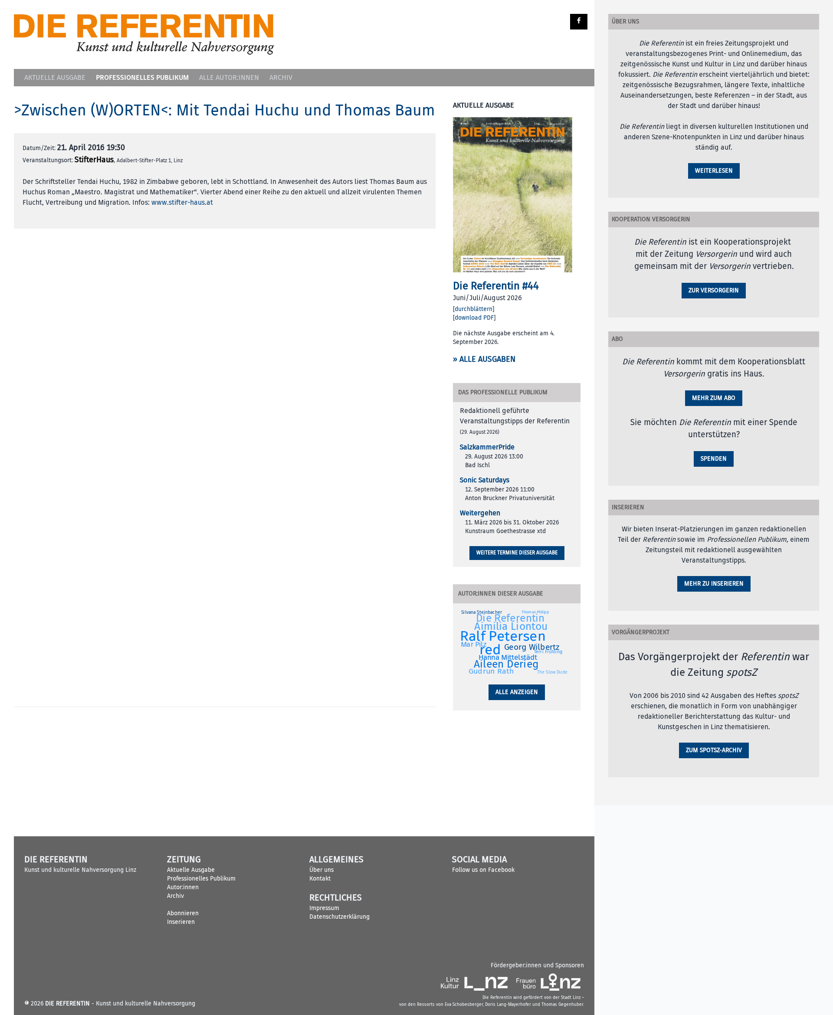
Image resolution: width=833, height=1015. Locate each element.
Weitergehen (480, 513)
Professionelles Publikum (142, 77)
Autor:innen (183, 887)
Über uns (321, 870)
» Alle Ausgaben (484, 359)
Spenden (714, 458)
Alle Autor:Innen (229, 77)
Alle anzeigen (516, 692)
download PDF (474, 317)
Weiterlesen (714, 170)
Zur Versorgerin (714, 290)
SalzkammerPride (487, 447)
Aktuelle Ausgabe (54, 77)
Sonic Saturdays (484, 480)
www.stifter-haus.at (182, 202)
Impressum (324, 908)
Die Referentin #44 (496, 285)
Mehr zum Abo (713, 398)
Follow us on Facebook (483, 870)
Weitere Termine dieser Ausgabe (517, 553)
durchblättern (473, 309)
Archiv (280, 77)
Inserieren (181, 922)
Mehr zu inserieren (714, 583)
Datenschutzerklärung (339, 916)
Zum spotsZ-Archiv (714, 750)
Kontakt (320, 878)
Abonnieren (183, 913)
